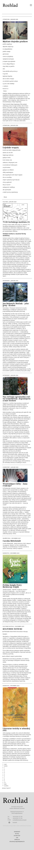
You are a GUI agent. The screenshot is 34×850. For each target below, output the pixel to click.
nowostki (6, 553)
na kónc (6, 785)
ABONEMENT (17, 831)
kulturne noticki (8, 626)
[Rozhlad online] (10, 4)
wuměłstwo (6, 538)
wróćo (5, 766)
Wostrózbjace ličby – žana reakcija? (15, 484)
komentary (6, 467)
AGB (17, 837)
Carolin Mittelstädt (12, 541)
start (5, 764)
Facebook (15, 822)
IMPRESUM (17, 839)
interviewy (6, 280)
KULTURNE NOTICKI (12, 629)
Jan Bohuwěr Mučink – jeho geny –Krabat (16, 304)
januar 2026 (14, 19)
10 (4, 782)
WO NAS (17, 833)
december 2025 (16, 538)
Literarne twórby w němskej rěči (16, 729)
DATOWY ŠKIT (17, 835)
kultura (5, 202)
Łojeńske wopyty (11, 147)
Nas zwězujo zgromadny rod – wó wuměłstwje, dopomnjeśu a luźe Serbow (17, 398)
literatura (6, 19)
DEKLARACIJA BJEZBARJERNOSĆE (17, 841)
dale (5, 784)
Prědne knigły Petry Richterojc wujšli (12, 586)
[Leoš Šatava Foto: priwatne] (15, 475)
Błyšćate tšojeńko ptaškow (15, 41)
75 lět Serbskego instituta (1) (16, 222)
